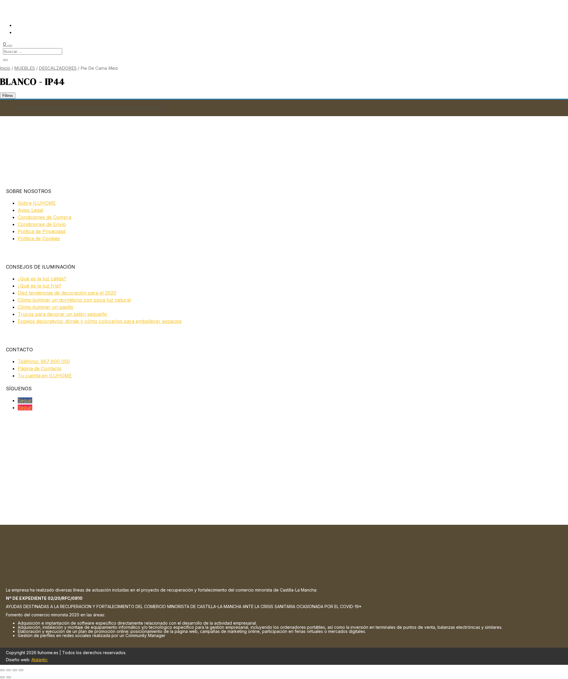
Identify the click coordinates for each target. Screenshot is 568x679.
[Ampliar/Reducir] (2, 670)
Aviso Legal (30, 210)
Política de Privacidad (41, 231)
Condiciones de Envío (42, 224)
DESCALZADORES (58, 68)
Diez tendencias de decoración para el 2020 (67, 293)
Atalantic (39, 659)
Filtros (7, 95)
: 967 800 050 (44, 361)
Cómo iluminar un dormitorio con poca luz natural (74, 300)
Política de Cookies (39, 238)
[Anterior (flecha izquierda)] (2, 677)
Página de (40, 368)
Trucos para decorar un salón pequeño (62, 314)
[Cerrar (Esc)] (21, 670)
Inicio (5, 68)
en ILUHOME (45, 376)
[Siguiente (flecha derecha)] (8, 677)
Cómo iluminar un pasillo (45, 307)
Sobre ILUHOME (37, 203)
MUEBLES (24, 68)
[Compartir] (14, 670)
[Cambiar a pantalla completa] (8, 670)
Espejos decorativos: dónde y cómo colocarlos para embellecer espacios (100, 321)
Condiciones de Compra (44, 217)
